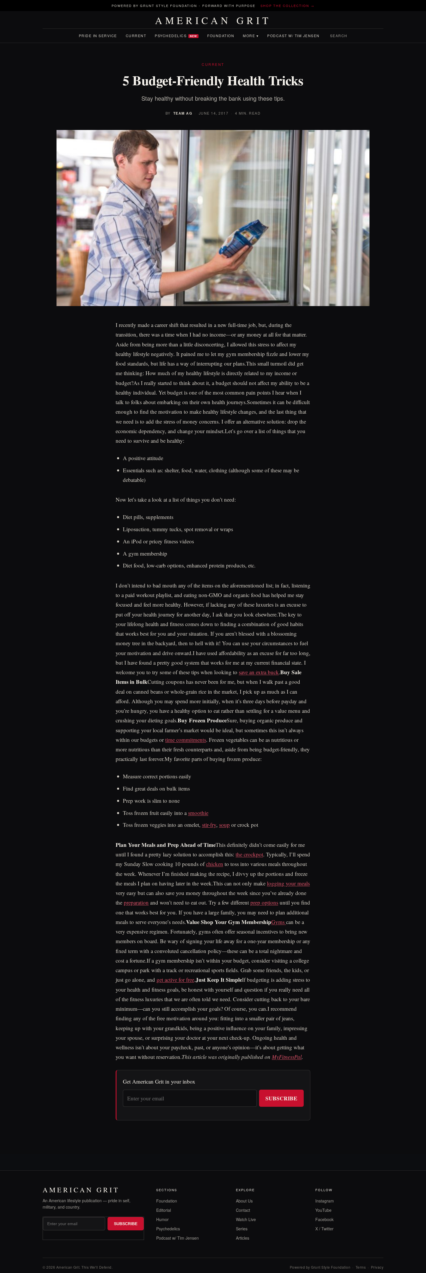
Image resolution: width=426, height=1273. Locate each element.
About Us (244, 1201)
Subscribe (281, 1098)
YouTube (323, 1210)
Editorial (163, 1210)
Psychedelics (176, 35)
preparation (136, 902)
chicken (214, 863)
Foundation (220, 35)
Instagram (324, 1201)
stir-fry (209, 824)
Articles (242, 1238)
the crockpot (249, 854)
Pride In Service (98, 35)
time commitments (185, 739)
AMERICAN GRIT (213, 20)
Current (136, 35)
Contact (243, 1210)
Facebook (324, 1219)
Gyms (278, 921)
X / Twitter (324, 1229)
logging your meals (288, 883)
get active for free (175, 979)
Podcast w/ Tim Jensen (293, 35)
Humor (162, 1219)
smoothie (198, 812)
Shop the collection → (287, 5)
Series (241, 1229)
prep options (264, 902)
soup (224, 824)
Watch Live (246, 1219)
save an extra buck (259, 672)
